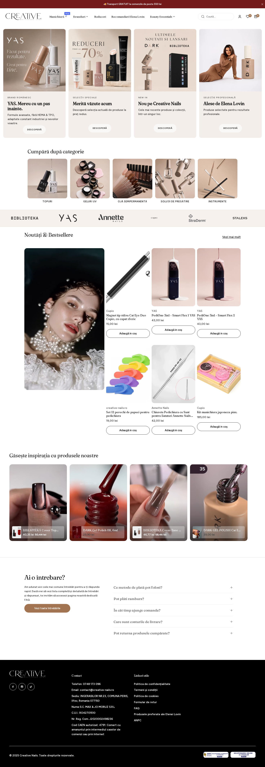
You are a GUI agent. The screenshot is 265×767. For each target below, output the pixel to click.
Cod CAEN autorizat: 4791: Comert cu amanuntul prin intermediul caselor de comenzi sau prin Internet (96, 729)
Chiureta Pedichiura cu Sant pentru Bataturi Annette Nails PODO (171, 414)
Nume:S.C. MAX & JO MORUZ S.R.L (93, 707)
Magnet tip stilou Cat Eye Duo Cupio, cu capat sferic (126, 317)
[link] (64, 319)
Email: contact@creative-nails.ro (93, 690)
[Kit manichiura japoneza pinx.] (219, 374)
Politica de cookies (146, 696)
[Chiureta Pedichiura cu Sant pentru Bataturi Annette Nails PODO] (173, 374)
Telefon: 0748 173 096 (86, 684)
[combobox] (216, 16)
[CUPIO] (110, 218)
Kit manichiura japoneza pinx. (217, 412)
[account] (240, 17)
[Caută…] (203, 16)
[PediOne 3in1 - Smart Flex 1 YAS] (173, 277)
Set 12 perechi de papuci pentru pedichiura (127, 414)
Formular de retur (145, 702)
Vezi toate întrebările (47, 608)
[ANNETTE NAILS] (67, 218)
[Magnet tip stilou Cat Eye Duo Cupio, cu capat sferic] (128, 277)
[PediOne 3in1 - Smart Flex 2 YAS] (219, 277)
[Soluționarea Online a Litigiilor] (243, 755)
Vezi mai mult (231, 237)
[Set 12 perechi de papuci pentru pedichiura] (128, 374)
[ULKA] (240, 218)
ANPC (137, 720)
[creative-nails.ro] (23, 16)
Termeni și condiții (146, 690)
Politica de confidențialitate (152, 684)
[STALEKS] (197, 218)
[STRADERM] (154, 218)
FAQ (136, 708)
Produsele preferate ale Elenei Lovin (157, 714)
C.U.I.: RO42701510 (83, 712)
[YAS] (24, 218)
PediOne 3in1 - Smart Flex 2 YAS (216, 317)
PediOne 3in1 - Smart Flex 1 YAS (173, 315)
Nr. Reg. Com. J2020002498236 (92, 719)
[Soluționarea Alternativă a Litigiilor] (216, 755)
